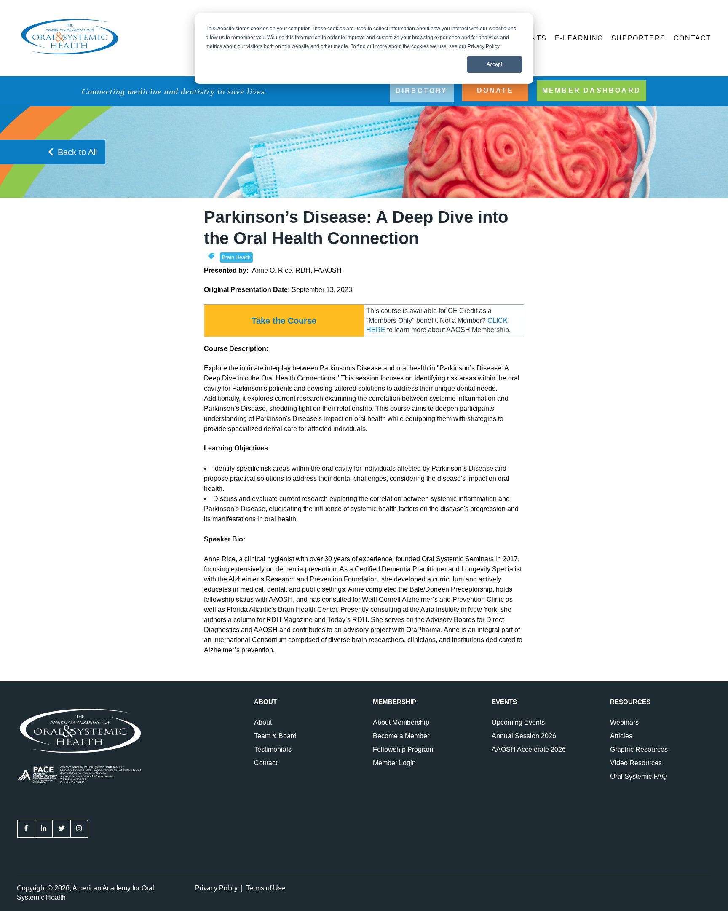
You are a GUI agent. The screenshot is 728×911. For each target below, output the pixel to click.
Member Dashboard (591, 90)
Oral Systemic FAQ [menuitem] (638, 776)
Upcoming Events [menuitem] (518, 722)
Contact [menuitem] (265, 762)
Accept (494, 64)
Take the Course (284, 320)
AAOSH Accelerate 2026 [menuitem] (529, 749)
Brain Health (236, 257)
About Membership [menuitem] (401, 722)
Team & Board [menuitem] (275, 736)
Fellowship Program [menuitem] (403, 749)
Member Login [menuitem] (394, 762)
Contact (692, 38)
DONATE (495, 90)
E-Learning (579, 38)
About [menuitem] (263, 722)
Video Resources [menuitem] (636, 762)
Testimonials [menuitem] (273, 749)
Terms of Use (265, 888)
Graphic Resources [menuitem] (639, 749)
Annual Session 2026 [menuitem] (524, 736)
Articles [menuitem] (621, 736)
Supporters (638, 38)
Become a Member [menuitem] (401, 736)
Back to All (77, 152)
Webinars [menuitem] (624, 722)
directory (422, 90)
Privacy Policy (216, 888)
